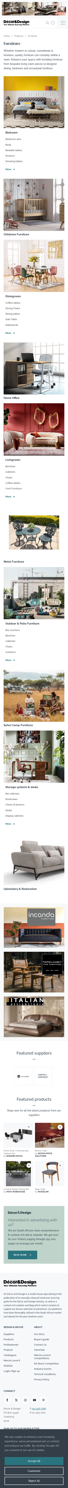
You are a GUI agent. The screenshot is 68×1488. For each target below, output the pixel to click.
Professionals (11, 1344)
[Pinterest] (43, 1400)
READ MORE (23, 1255)
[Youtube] (34, 1400)
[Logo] (24, 23)
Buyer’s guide (41, 1339)
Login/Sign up (12, 1371)
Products (9, 1339)
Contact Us (40, 1344)
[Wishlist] (53, 22)
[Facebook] (7, 1400)
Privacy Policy (41, 1379)
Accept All (34, 1461)
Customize (34, 1471)
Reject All (34, 1480)
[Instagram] (25, 1400)
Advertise (39, 1349)
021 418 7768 (39, 1408)
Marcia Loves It (12, 1360)
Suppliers (9, 1334)
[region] (34, 1458)
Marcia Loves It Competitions (42, 1357)
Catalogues (10, 1355)
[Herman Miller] (23, 1076)
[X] (16, 1400)
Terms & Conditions (45, 1374)
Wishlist (8, 1365)
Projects (8, 1349)
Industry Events (42, 1368)
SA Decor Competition (46, 1363)
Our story (39, 1334)
